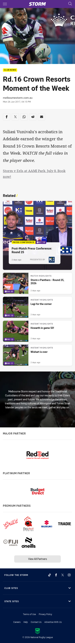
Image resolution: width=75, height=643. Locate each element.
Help (25, 621)
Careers (17, 621)
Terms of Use (29, 614)
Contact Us (36, 621)
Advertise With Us (53, 621)
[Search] (70, 4)
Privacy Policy (45, 614)
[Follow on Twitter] (62, 575)
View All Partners (37, 559)
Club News (10, 70)
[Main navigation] (5, 4)
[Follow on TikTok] (49, 575)
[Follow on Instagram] (69, 575)
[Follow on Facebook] (56, 575)
